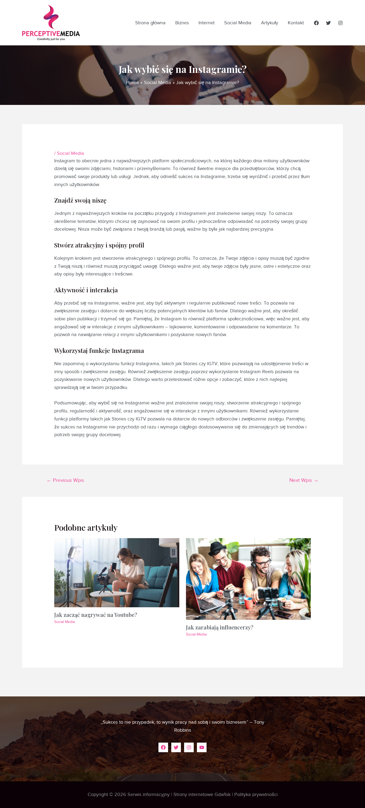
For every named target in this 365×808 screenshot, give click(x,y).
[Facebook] (316, 23)
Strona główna (150, 22)
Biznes (182, 22)
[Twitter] (328, 23)
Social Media (237, 22)
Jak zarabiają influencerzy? (219, 627)
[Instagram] (340, 23)
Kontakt (296, 22)
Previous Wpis (65, 480)
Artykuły (269, 22)
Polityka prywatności (256, 794)
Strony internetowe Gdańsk (202, 794)
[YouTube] (202, 747)
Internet (207, 22)
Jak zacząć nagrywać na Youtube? (95, 614)
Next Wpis (304, 480)
